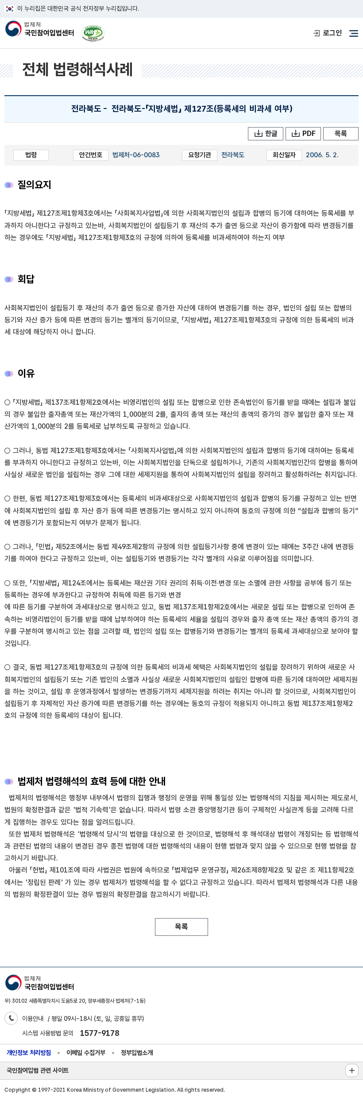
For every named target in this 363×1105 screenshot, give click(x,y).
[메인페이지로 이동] (39, 29)
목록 (341, 133)
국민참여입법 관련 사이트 (38, 1070)
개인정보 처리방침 (29, 1052)
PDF (309, 133)
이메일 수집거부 (85, 1052)
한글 (271, 133)
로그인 (332, 33)
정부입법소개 (137, 1052)
